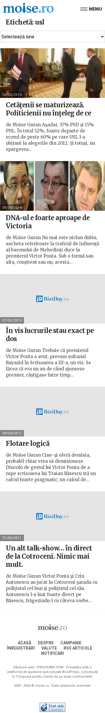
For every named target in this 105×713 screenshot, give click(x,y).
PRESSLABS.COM (50, 667)
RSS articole (78, 648)
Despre (46, 643)
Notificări (52, 653)
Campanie (70, 643)
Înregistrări (21, 648)
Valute (49, 648)
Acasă (24, 643)
